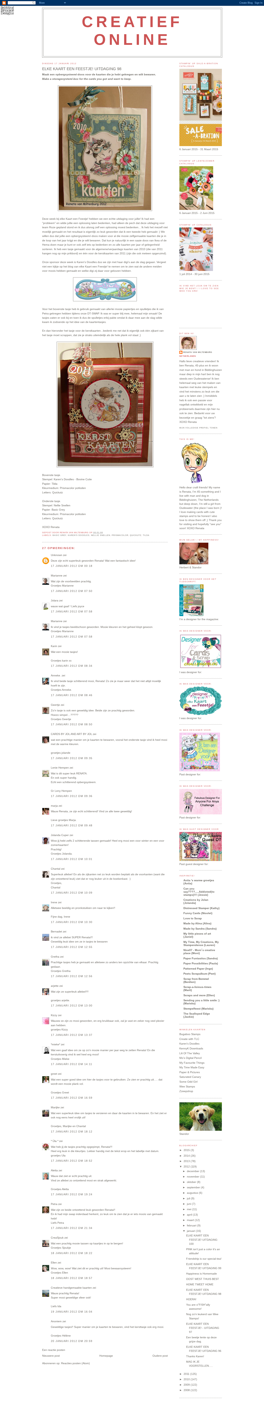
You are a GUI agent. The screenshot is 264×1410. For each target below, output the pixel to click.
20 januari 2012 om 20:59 (72, 1341)
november (193, 1176)
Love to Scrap (192, 918)
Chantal (55, 868)
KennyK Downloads (191, 1048)
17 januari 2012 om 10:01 (72, 859)
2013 (187, 1161)
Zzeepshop (186, 1091)
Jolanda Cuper (60, 835)
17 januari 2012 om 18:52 (72, 1160)
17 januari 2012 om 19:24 (72, 1194)
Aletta (54, 1170)
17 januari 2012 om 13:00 (72, 1005)
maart (191, 1220)
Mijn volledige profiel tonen (198, 428)
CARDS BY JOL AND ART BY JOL (71, 734)
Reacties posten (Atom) (75, 1363)
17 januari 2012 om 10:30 (72, 922)
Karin (54, 646)
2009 (187, 1384)
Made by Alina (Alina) (197, 923)
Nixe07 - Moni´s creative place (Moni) (199, 952)
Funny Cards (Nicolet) (197, 913)
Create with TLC (189, 1038)
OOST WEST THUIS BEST (202, 1279)
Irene (54, 902)
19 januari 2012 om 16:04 (72, 1311)
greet (54, 1073)
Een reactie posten (53, 1349)
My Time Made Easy (191, 1067)
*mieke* (55, 1044)
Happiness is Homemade (201, 1273)
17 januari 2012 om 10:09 (72, 892)
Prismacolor (120, 535)
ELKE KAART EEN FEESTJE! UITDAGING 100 (201, 1239)
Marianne (56, 575)
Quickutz (135, 535)
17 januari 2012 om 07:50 (72, 591)
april (190, 1214)
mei (189, 1209)
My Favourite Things (191, 1062)
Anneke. (56, 675)
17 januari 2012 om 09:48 (72, 825)
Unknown (56, 555)
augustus (193, 1192)
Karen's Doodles (87, 262)
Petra (54, 1204)
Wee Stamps (187, 1086)
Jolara (54, 600)
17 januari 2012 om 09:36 (72, 796)
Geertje (55, 704)
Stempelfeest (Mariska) (198, 1008)
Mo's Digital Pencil (190, 1057)
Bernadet (56, 931)
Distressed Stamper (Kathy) (201, 908)
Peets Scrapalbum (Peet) (199, 973)
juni (189, 1203)
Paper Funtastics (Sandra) (200, 958)
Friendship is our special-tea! (203, 1258)
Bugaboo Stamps (189, 1034)
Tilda (146, 535)
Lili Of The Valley (189, 1053)
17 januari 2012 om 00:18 (72, 565)
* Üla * (54, 1141)
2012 (187, 1166)
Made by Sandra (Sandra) (200, 928)
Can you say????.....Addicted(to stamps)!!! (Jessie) (199, 891)
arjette (55, 985)
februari (192, 1225)
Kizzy (54, 1015)
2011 (187, 1373)
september (194, 1187)
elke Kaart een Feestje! (74, 218)
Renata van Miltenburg (197, 352)
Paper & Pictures (189, 1072)
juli (189, 1198)
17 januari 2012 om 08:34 (72, 665)
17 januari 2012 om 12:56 (72, 976)
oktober (192, 1182)
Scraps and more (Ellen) (199, 995)
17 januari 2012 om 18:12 (72, 1131)
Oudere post (160, 1355)
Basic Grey (59, 535)
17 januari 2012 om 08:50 (72, 724)
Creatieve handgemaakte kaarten (71, 1287)
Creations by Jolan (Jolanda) (195, 901)
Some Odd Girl (188, 1081)
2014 (187, 1155)
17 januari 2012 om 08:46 (72, 695)
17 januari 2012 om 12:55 (72, 947)
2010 (187, 1379)
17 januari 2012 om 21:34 (72, 1227)
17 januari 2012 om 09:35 (72, 758)
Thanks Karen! (195, 1356)
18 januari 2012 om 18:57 (72, 1278)
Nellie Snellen (100, 535)
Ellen (54, 1262)
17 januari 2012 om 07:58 (72, 611)
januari (191, 1230)
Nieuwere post (51, 1355)
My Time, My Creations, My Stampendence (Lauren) (201, 943)
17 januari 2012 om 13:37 (72, 1034)
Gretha (55, 956)
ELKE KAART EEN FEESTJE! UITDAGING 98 (81, 69)
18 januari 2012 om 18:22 (72, 1253)
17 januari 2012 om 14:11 (71, 1064)
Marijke (55, 1107)
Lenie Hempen (60, 767)
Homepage (106, 1355)
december (193, 1171)
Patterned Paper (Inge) (198, 968)
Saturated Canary (190, 1076)
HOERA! (191, 1299)
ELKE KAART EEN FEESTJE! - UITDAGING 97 (202, 1327)
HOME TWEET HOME (199, 1284)
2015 (187, 1150)
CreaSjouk (57, 1237)
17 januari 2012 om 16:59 (72, 1097)
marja (54, 805)
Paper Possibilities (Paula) (200, 963)
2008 (187, 1390)
